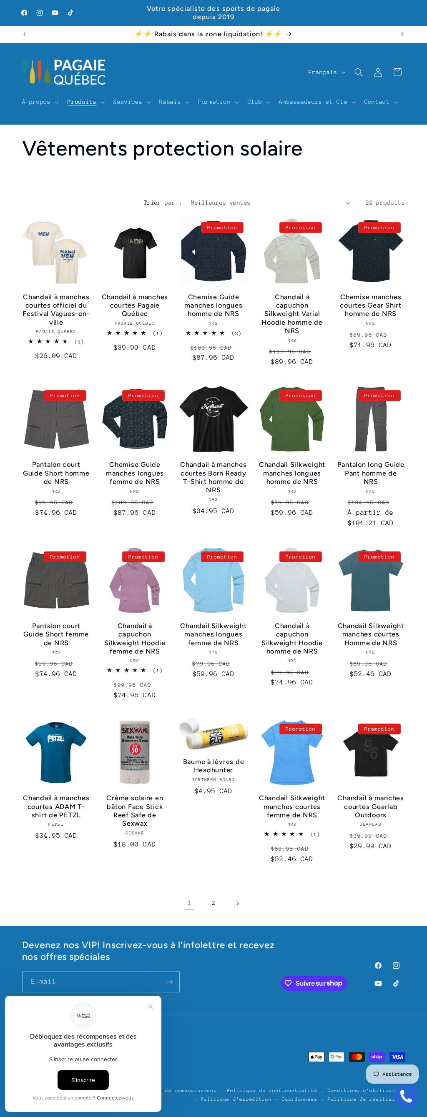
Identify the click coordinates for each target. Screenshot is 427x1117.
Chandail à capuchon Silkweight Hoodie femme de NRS (135, 638)
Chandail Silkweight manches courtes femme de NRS (292, 806)
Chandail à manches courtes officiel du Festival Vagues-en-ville (56, 309)
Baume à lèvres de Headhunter (213, 766)
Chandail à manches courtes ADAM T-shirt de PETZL (56, 806)
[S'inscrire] (169, 982)
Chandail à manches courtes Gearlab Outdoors (370, 806)
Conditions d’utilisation (366, 1090)
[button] (40, 102)
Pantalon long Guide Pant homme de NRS (370, 473)
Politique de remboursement (175, 1090)
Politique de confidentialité (272, 1090)
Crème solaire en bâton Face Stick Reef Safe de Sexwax (134, 810)
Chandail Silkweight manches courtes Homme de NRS (371, 634)
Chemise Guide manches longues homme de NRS (213, 305)
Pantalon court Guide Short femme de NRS (56, 634)
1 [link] (190, 903)
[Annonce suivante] (402, 34)
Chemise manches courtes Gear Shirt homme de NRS (371, 305)
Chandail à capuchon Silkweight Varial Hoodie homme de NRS (291, 314)
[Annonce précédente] (24, 34)
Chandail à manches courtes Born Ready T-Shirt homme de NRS (213, 477)
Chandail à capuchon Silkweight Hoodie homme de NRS (292, 638)
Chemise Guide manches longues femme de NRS (135, 473)
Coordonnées (299, 1099)
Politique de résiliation (366, 1099)
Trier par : (163, 202)
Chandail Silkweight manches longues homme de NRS (292, 473)
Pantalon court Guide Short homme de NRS (56, 473)
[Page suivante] (237, 903)
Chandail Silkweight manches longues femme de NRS (213, 634)
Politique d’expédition (236, 1099)
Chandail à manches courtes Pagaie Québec (135, 305)
